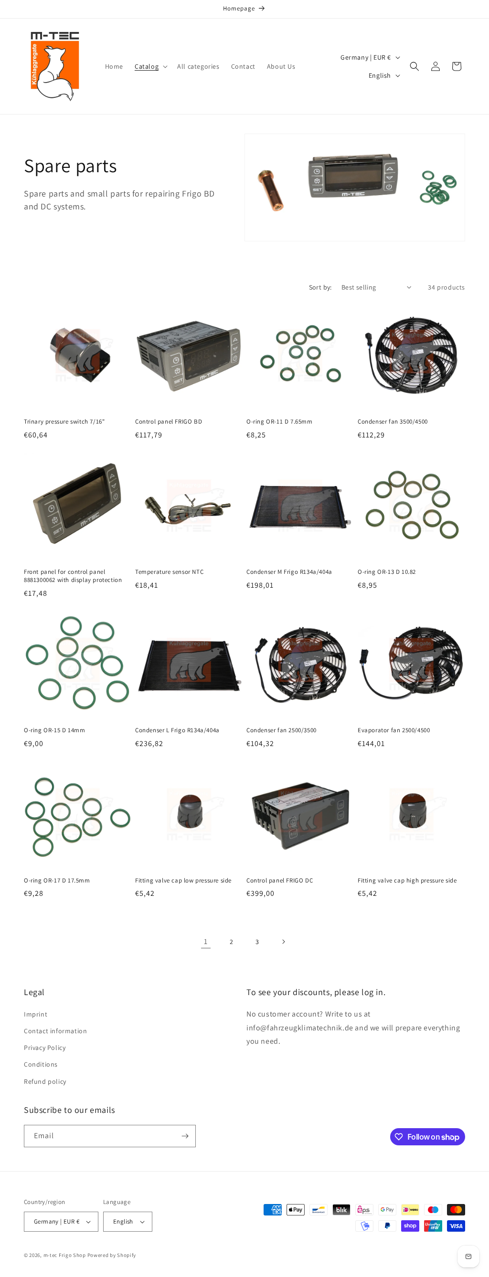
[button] (150, 66)
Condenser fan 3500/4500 (393, 422)
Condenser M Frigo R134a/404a (289, 572)
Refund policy (45, 1081)
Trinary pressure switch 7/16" (64, 422)
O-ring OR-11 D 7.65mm (279, 422)
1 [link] (206, 941)
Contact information (55, 1031)
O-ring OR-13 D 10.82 (387, 572)
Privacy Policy (44, 1047)
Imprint (35, 1014)
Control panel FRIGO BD (168, 422)
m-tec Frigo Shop (64, 1255)
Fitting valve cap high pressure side (407, 880)
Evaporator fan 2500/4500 (394, 730)
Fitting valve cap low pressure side (183, 880)
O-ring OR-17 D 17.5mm (57, 880)
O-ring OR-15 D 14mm (54, 730)
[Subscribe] (184, 1136)
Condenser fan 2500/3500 (281, 730)
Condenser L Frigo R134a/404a (177, 730)
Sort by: (320, 287)
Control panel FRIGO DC (279, 880)
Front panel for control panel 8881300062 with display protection (73, 576)
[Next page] (283, 941)
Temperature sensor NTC (169, 572)
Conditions (41, 1064)
